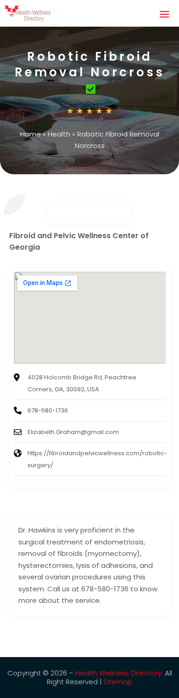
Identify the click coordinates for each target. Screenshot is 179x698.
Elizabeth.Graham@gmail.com (73, 432)
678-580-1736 (48, 410)
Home (30, 134)
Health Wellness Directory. (119, 673)
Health (59, 134)
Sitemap (117, 682)
